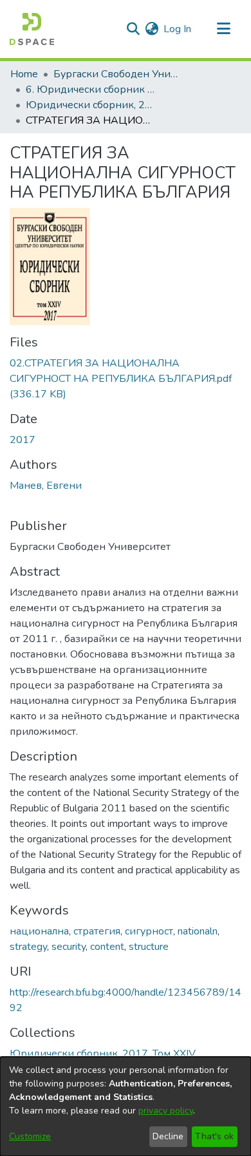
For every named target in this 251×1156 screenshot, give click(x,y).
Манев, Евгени (46, 486)
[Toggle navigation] (223, 29)
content (107, 947)
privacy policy (165, 1110)
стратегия (96, 931)
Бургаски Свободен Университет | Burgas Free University (117, 74)
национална (39, 931)
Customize (30, 1136)
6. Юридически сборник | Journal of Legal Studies (90, 89)
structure (149, 947)
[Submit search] (133, 29)
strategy (28, 947)
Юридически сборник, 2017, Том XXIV (90, 105)
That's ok (214, 1136)
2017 (22, 440)
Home (24, 74)
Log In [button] (177, 29)
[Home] (32, 29)
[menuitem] (152, 29)
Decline (168, 1136)
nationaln (198, 931)
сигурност (149, 931)
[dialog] (125, 1106)
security (68, 947)
